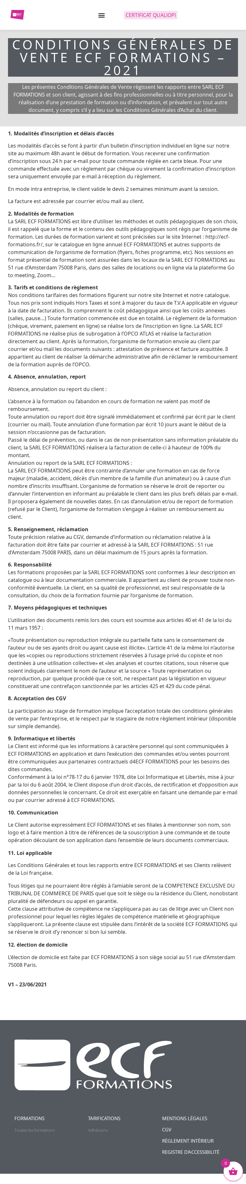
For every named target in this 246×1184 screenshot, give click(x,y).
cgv (166, 1129)
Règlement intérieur (188, 1140)
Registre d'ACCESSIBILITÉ (190, 1152)
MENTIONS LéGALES (184, 1118)
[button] (101, 15)
